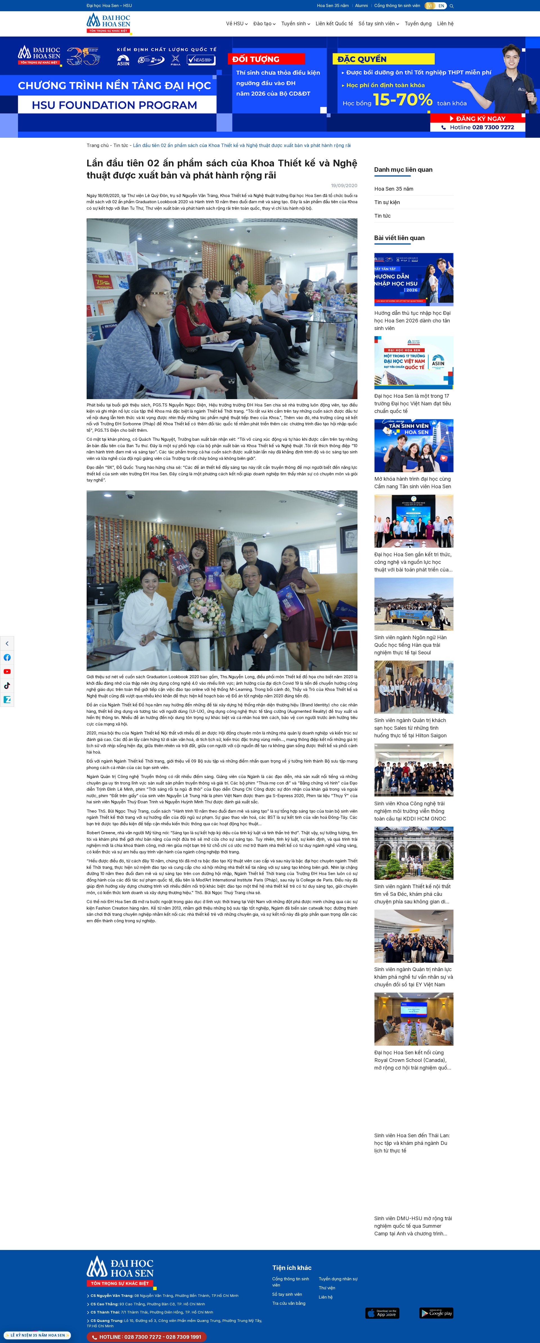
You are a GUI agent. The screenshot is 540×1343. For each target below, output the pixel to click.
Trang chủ (98, 145)
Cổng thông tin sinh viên (397, 5)
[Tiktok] (7, 686)
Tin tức (120, 145)
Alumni (361, 5)
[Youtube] (7, 672)
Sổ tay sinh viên (377, 23)
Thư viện (327, 1287)
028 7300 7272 (142, 1337)
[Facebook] (7, 658)
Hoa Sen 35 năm (333, 5)
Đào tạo (262, 23)
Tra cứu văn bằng (288, 1303)
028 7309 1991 (183, 1337)
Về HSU (235, 23)
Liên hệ (445, 23)
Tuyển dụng (418, 23)
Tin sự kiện (387, 202)
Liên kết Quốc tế (334, 23)
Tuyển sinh (293, 23)
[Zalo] (7, 700)
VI (430, 5)
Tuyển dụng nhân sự (338, 1278)
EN (441, 5)
